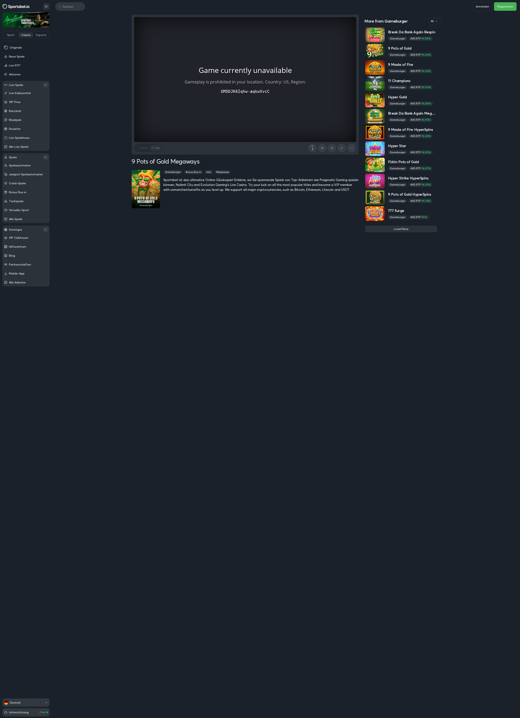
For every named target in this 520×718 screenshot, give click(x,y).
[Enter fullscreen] (351, 148)
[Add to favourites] (332, 148)
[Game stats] (322, 148)
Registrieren (505, 6)
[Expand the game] (342, 148)
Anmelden (482, 6)
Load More (401, 229)
